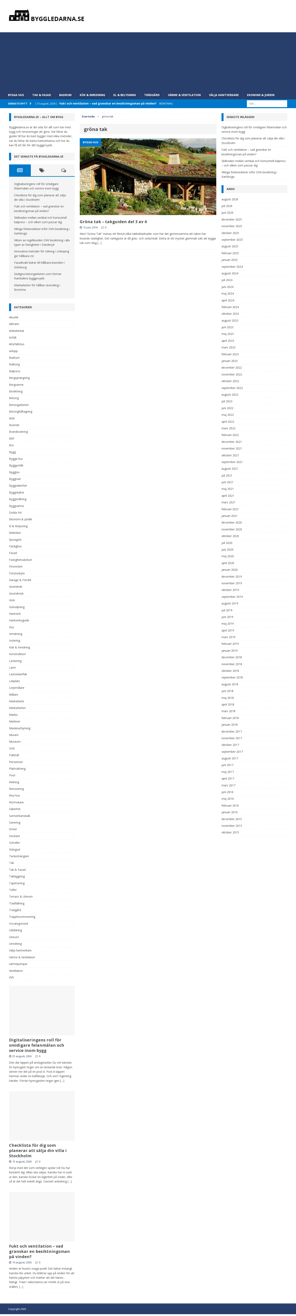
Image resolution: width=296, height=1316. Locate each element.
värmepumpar (18, 964)
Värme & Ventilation (184, 95)
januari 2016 (229, 812)
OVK (12, 748)
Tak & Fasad (41, 95)
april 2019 (227, 630)
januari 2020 (229, 570)
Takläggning (17, 876)
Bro (11, 445)
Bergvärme (16, 385)
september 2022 (232, 388)
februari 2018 (230, 718)
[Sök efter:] (267, 103)
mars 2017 (228, 785)
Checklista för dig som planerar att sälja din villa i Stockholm (38, 1150)
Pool (12, 775)
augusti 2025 (229, 246)
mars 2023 (228, 347)
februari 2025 (230, 253)
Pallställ (14, 755)
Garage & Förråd (20, 580)
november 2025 (231, 226)
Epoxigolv (15, 539)
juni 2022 (227, 408)
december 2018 (231, 657)
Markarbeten (17, 708)
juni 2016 (227, 792)
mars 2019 (228, 637)
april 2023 (227, 341)
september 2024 (232, 267)
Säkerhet (15, 809)
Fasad (13, 553)
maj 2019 (227, 623)
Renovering (16, 789)
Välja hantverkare (224, 95)
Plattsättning (17, 768)
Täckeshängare (19, 856)
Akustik (13, 317)
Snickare (14, 836)
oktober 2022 (230, 381)
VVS (11, 977)
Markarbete (16, 701)
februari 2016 (230, 805)
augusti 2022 (229, 394)
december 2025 (231, 219)
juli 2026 (226, 206)
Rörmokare (16, 802)
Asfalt (13, 337)
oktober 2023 (230, 314)
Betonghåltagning (20, 411)
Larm (12, 667)
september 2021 (232, 462)
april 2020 (227, 563)
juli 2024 (226, 280)
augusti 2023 (229, 320)
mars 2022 (228, 428)
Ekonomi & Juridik (261, 95)
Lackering (15, 661)
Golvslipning (17, 607)
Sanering (14, 822)
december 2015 (231, 819)
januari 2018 (229, 724)
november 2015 (231, 826)
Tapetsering (17, 883)
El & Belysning (124, 95)
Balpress (14, 371)
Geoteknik (15, 586)
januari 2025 (229, 260)
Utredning (15, 944)
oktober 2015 (230, 832)
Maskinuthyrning (19, 728)
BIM (11, 418)
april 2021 (227, 496)
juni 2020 (227, 549)
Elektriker (15, 533)
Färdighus (15, 546)
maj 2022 (227, 415)
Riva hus (14, 795)
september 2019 (232, 597)
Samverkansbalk (19, 816)
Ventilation (16, 971)
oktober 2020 (230, 536)
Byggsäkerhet (18, 485)
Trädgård (152, 95)
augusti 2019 (229, 603)
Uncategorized (18, 923)
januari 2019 (229, 650)
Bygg (12, 452)
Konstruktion (17, 654)
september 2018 (232, 677)
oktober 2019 (230, 590)
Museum (15, 741)
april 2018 (227, 704)
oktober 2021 (230, 455)
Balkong (14, 364)
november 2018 (231, 664)
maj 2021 (227, 489)
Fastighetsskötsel (20, 560)
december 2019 (231, 576)
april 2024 (227, 300)
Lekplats (14, 681)
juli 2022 (226, 401)
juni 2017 (227, 765)
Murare (14, 735)
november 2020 (231, 529)
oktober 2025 (230, 233)
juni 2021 (227, 482)
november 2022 (231, 374)
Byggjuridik (16, 465)
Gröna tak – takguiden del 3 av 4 (113, 221)
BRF (11, 438)
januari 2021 (229, 516)
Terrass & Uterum (21, 896)
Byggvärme (16, 506)
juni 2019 (227, 617)
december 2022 (231, 367)
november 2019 (231, 583)
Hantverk (15, 614)
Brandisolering (18, 432)
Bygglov (14, 472)
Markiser (14, 721)
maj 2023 (227, 334)
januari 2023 (229, 361)
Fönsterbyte (17, 573)
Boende (14, 425)
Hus (11, 627)
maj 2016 (227, 799)
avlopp (13, 351)
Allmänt (14, 324)
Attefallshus (16, 344)
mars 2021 (228, 502)
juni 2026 (227, 212)
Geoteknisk (16, 593)
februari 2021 (230, 509)
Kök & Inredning (92, 95)
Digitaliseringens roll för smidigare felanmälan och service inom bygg (36, 1045)
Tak (11, 863)
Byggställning (17, 499)
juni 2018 (227, 691)
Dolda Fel (15, 512)
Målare (13, 694)
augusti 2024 (229, 273)
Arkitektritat (16, 331)
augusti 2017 (229, 758)
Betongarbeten (19, 405)
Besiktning (16, 391)
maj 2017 (227, 772)
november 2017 (231, 738)
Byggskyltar (16, 492)
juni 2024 (227, 287)
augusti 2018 (229, 684)
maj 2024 (227, 293)
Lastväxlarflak (18, 674)
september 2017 (232, 752)
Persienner (16, 762)
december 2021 (231, 442)
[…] (99, 243)
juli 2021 (226, 475)
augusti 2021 (229, 468)
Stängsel (14, 849)
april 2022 (227, 421)
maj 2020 (227, 556)
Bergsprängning (19, 378)
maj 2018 (227, 698)
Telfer (13, 890)
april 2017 (227, 778)
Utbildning (15, 930)
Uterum (14, 937)
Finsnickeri (16, 566)
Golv (12, 600)
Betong (14, 398)
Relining (14, 782)
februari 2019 (230, 644)
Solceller (14, 843)
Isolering (14, 640)
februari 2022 (230, 435)
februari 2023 (230, 354)
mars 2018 (228, 711)
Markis (13, 715)
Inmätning (15, 634)
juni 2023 (227, 327)
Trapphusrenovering (22, 917)
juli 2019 (226, 610)
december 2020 (231, 522)
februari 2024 (230, 307)
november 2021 (231, 448)
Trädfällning (16, 903)
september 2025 (232, 239)
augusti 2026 (229, 199)
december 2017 (231, 731)
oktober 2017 (230, 745)
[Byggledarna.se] (148, 15)
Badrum (65, 95)
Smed (13, 829)
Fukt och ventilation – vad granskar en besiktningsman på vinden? (39, 1251)
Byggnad (15, 479)
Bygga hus (16, 95)
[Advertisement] (148, 60)
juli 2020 (226, 543)
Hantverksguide (19, 620)
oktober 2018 (230, 671)
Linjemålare (16, 688)
